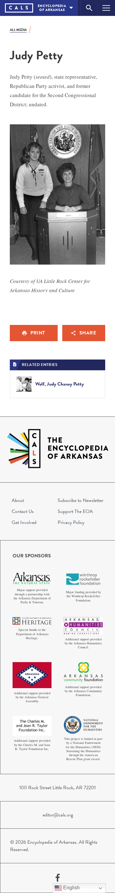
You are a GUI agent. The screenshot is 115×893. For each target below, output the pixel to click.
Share (87, 333)
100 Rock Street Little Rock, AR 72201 (57, 787)
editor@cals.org (58, 815)
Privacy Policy (71, 522)
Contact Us (23, 511)
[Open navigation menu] (106, 8)
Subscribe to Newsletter (80, 500)
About (18, 500)
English (71, 887)
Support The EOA (75, 511)
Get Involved (24, 522)
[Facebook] (57, 878)
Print (37, 333)
